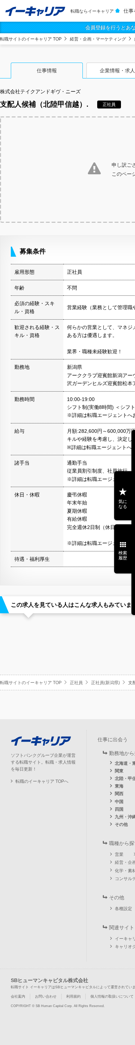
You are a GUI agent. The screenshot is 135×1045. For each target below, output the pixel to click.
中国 (119, 801)
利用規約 (73, 996)
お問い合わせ (46, 996)
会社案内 (18, 996)
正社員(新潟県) (105, 682)
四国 (119, 809)
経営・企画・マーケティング (98, 39)
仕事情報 (47, 70)
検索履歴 (122, 555)
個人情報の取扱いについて (112, 996)
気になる (122, 504)
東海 (119, 786)
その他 (121, 824)
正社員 (76, 682)
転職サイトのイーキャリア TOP (31, 39)
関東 (119, 770)
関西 (119, 793)
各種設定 (123, 908)
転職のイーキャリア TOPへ (41, 781)
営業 (119, 854)
